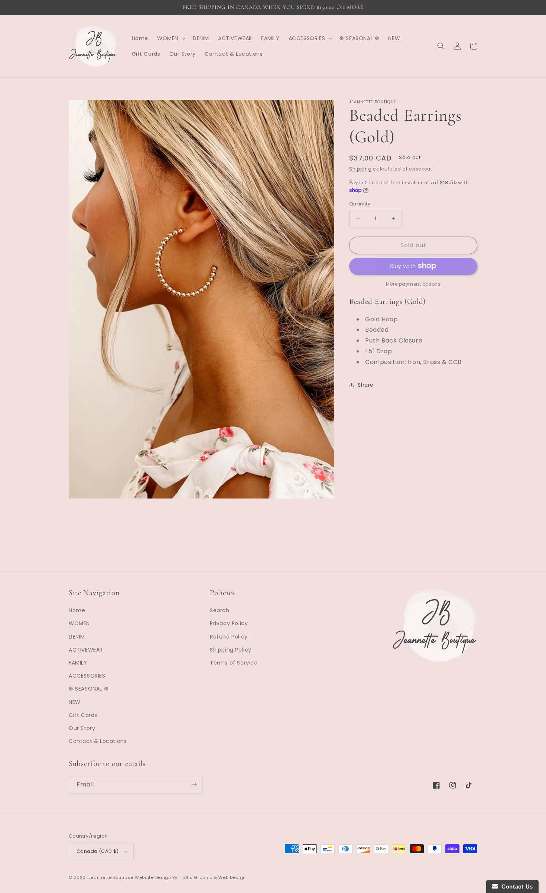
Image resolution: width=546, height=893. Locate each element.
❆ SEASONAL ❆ (88, 688)
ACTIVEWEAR (86, 649)
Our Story (82, 728)
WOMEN (79, 623)
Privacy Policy (229, 623)
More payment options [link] (413, 283)
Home (77, 610)
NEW (75, 702)
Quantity (359, 203)
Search (220, 610)
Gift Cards (83, 715)
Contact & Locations (98, 741)
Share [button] (366, 385)
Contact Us (515, 886)
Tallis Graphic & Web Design (213, 877)
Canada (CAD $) (98, 851)
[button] (170, 38)
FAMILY (78, 662)
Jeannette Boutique (111, 877)
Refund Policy (229, 636)
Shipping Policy (230, 649)
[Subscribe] (194, 784)
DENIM (77, 636)
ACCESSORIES (87, 675)
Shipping (360, 169)
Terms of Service (234, 662)
